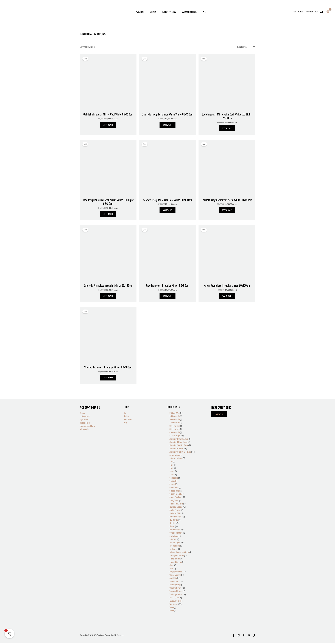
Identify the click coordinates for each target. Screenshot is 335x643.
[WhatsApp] (244, 635)
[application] (145, 12)
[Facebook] (233, 635)
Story (125, 412)
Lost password (85, 416)
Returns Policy (85, 422)
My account (84, 419)
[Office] (254, 635)
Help (125, 422)
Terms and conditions (87, 425)
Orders (82, 413)
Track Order (128, 419)
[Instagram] (239, 635)
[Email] (249, 635)
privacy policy (84, 429)
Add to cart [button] (108, 124)
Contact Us (219, 414)
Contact (126, 416)
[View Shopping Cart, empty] (327, 11)
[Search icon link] (204, 11)
